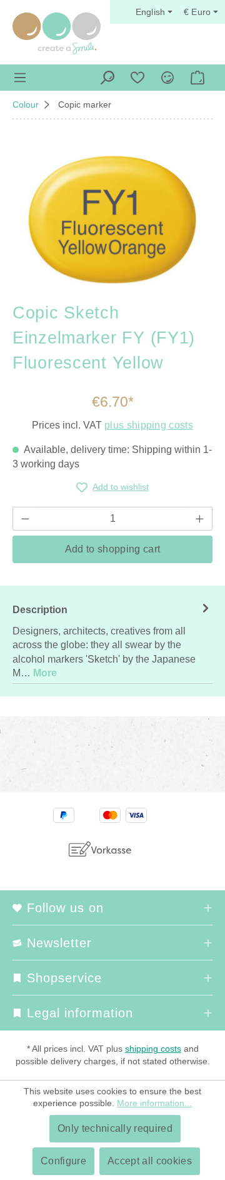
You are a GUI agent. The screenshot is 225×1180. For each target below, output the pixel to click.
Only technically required (115, 1128)
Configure (63, 1161)
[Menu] (20, 77)
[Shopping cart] (197, 77)
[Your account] (167, 77)
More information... (154, 1103)
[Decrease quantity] (25, 519)
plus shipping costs (148, 425)
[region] (112, 220)
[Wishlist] (137, 77)
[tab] (112, 640)
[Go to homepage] (56, 33)
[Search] (107, 77)
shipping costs (153, 1049)
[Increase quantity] (200, 519)
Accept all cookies (150, 1161)
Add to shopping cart (112, 549)
